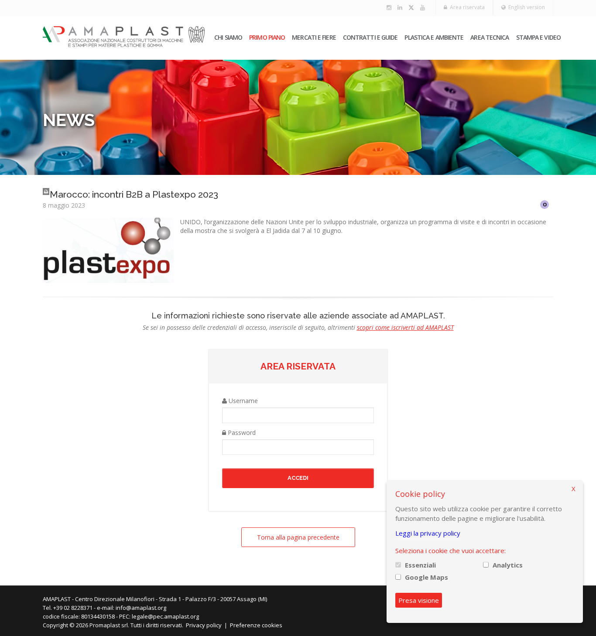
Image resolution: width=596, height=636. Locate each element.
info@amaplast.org (141, 608)
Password (241, 432)
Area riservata (466, 7)
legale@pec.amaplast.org (165, 616)
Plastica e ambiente (433, 37)
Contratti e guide (370, 37)
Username (242, 401)
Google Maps (426, 577)
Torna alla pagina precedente (298, 537)
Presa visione (418, 600)
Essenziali (420, 565)
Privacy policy (204, 625)
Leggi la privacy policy (427, 533)
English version (525, 7)
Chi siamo (228, 37)
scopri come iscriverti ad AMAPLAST (405, 327)
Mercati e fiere (314, 37)
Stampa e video (538, 37)
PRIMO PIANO (267, 37)
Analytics (508, 565)
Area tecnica (489, 37)
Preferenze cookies (256, 625)
